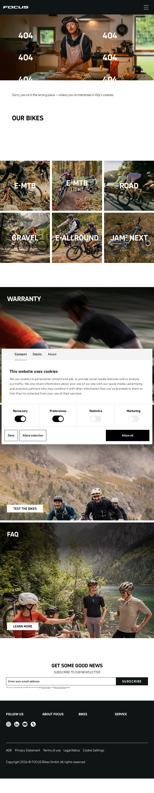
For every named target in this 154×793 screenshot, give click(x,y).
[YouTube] (24, 724)
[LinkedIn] (16, 724)
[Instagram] (8, 724)
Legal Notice (72, 750)
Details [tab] (37, 354)
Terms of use (52, 750)
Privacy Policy (46, 687)
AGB (9, 750)
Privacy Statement (27, 750)
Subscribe (132, 681)
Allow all (127, 435)
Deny (11, 435)
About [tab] (52, 354)
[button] (146, 7)
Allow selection (33, 435)
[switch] (58, 419)
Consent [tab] (21, 354)
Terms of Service (60, 687)
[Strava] (33, 724)
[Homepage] (15, 7)
